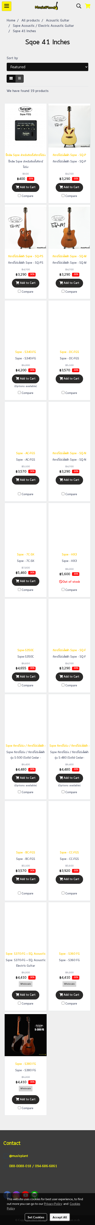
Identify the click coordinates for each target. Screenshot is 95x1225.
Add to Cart (27, 187)
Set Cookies (36, 1217)
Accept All (60, 1217)
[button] (77, 6)
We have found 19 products (28, 91)
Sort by (14, 58)
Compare (27, 196)
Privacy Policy (53, 1204)
